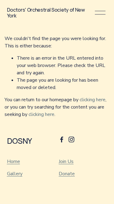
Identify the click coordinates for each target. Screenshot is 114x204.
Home (13, 161)
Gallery (14, 173)
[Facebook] (62, 139)
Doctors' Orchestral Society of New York (46, 12)
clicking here (92, 99)
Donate (67, 173)
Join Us (66, 161)
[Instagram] (71, 139)
